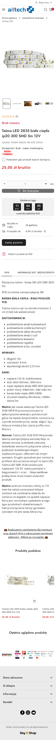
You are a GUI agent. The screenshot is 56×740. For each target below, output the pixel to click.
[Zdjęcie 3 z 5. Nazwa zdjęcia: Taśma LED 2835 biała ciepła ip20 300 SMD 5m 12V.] (28, 103)
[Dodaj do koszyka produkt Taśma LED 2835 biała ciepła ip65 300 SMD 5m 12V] (34, 601)
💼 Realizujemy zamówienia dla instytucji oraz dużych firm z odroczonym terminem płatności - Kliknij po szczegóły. (28, 533)
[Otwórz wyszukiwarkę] (45, 9)
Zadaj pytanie (14, 242)
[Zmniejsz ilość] (4, 184)
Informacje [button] (9, 694)
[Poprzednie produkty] (8, 576)
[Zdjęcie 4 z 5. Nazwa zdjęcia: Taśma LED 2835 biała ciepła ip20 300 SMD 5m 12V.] (38, 103)
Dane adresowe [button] (13, 678)
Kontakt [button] (7, 702)
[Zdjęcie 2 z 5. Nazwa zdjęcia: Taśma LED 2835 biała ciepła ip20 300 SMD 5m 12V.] (17, 103)
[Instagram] (28, 712)
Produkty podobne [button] (28, 551)
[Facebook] (22, 712)
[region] (28, 207)
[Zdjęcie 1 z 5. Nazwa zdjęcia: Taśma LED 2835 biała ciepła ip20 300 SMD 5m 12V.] (6, 103)
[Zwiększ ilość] (45, 184)
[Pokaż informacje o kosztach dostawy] (45, 231)
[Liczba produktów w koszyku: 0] (50, 9)
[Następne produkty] (48, 576)
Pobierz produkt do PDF (20, 254)
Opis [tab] (6, 272)
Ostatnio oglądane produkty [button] (28, 632)
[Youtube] (33, 712)
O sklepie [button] (9, 686)
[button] (49, 60)
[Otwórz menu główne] (3, 9)
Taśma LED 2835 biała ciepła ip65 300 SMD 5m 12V (20, 610)
